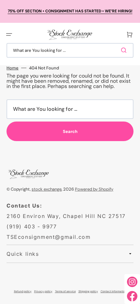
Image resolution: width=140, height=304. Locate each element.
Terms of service (65, 291)
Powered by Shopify (94, 189)
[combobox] (70, 50)
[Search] (125, 50)
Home (13, 68)
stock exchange (47, 189)
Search (70, 131)
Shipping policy (88, 291)
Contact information (113, 291)
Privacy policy (43, 291)
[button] (9, 34)
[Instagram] (132, 281)
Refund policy (23, 291)
